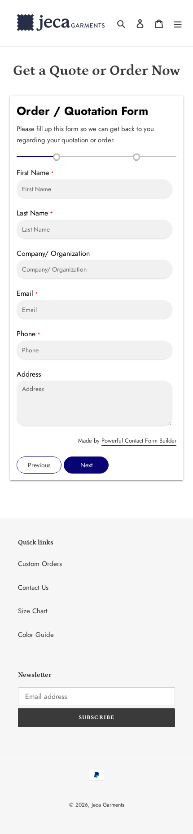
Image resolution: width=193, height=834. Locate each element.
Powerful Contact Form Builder (138, 440)
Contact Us (33, 588)
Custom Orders (40, 564)
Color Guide (36, 635)
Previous (39, 465)
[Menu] (177, 23)
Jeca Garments (108, 805)
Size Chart (33, 611)
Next (86, 465)
